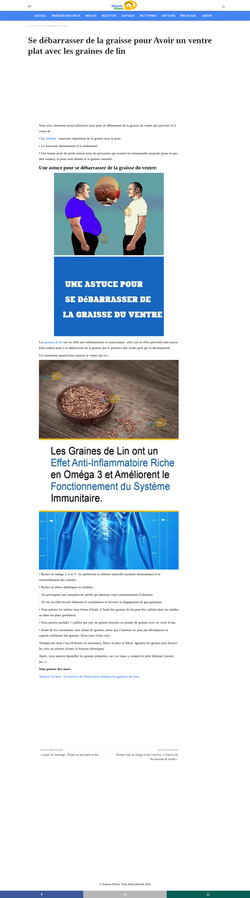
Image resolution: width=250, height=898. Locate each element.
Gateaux (128, 15)
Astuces (168, 15)
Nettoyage (148, 15)
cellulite (50, 138)
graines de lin (54, 342)
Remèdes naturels (66, 15)
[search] (223, 6)
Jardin (207, 15)
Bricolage (188, 15)
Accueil (40, 15)
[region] (125, 85)
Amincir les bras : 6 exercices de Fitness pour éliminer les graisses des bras (89, 676)
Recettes (109, 15)
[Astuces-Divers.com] (124, 5)
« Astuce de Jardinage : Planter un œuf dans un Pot (69, 754)
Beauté (90, 15)
